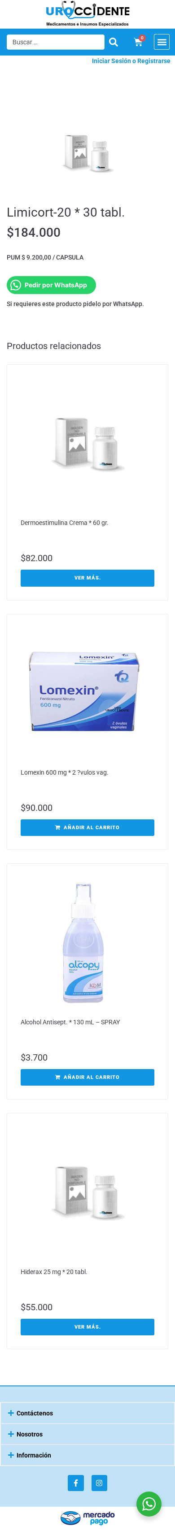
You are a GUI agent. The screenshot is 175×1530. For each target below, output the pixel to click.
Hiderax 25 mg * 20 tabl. (54, 1271)
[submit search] (113, 42)
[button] (162, 42)
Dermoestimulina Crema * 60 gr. (65, 522)
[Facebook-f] (75, 1483)
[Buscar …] (56, 42)
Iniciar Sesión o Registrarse (131, 60)
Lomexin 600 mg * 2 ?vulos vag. (65, 772)
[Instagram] (99, 1483)
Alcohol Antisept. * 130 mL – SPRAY (70, 1022)
